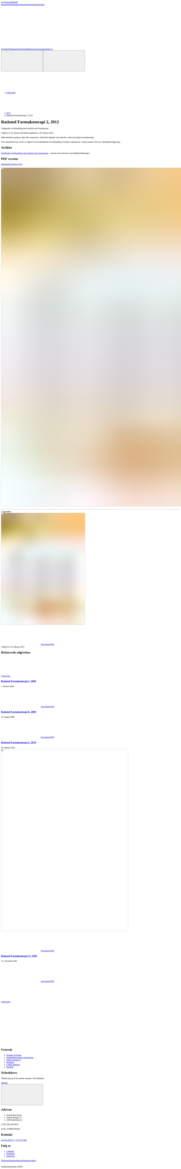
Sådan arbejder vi (13, 1060)
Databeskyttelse (29, 1160)
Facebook (10, 1154)
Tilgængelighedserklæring (12, 1160)
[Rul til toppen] (22, 1094)
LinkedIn (10, 1151)
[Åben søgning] (22, 60)
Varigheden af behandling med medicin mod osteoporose (24, 153)
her (118, 142)
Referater (10, 1062)
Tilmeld (4, 1083)
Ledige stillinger (13, 1065)
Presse (3, 4)
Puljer (8, 4)
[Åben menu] (64, 60)
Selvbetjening (32, 4)
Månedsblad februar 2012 (12, 164)
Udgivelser (22, 49)
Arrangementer (41, 49)
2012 (8, 113)
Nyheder (4, 49)
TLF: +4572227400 (18, 1140)
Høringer (31, 49)
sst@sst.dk (5, 1140)
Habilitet (10, 1067)
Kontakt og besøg (13, 1055)
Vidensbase (13, 49)
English (41, 4)
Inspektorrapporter (19, 4)
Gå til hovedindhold (9, 2)
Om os (50, 49)
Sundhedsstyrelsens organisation (19, 1057)
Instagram (10, 1156)
